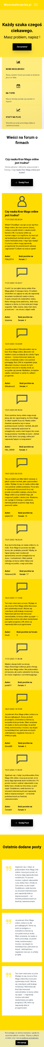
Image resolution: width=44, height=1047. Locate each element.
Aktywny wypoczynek (28, 167)
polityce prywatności (30, 1038)
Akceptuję (21, 1042)
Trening (7, 170)
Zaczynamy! (22, 47)
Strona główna (11, 167)
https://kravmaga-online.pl (15, 667)
